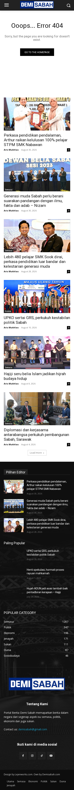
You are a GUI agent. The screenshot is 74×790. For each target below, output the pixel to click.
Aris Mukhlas (11, 149)
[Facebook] (23, 755)
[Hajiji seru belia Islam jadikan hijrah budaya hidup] (37, 352)
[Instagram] (32, 755)
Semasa (8, 129)
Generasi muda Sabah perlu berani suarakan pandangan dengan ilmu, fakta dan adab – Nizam (33, 201)
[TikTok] (41, 755)
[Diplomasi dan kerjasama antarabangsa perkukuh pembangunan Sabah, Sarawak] (37, 408)
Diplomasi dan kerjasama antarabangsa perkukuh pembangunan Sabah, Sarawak (36, 435)
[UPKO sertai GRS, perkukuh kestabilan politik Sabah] (37, 296)
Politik (8, 311)
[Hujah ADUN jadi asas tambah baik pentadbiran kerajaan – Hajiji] (14, 594)
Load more (36, 452)
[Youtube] (51, 755)
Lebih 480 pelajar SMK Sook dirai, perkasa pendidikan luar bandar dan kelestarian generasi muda (34, 262)
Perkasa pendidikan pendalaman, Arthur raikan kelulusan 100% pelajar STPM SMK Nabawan (36, 140)
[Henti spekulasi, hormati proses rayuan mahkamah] (14, 575)
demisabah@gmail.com (32, 729)
